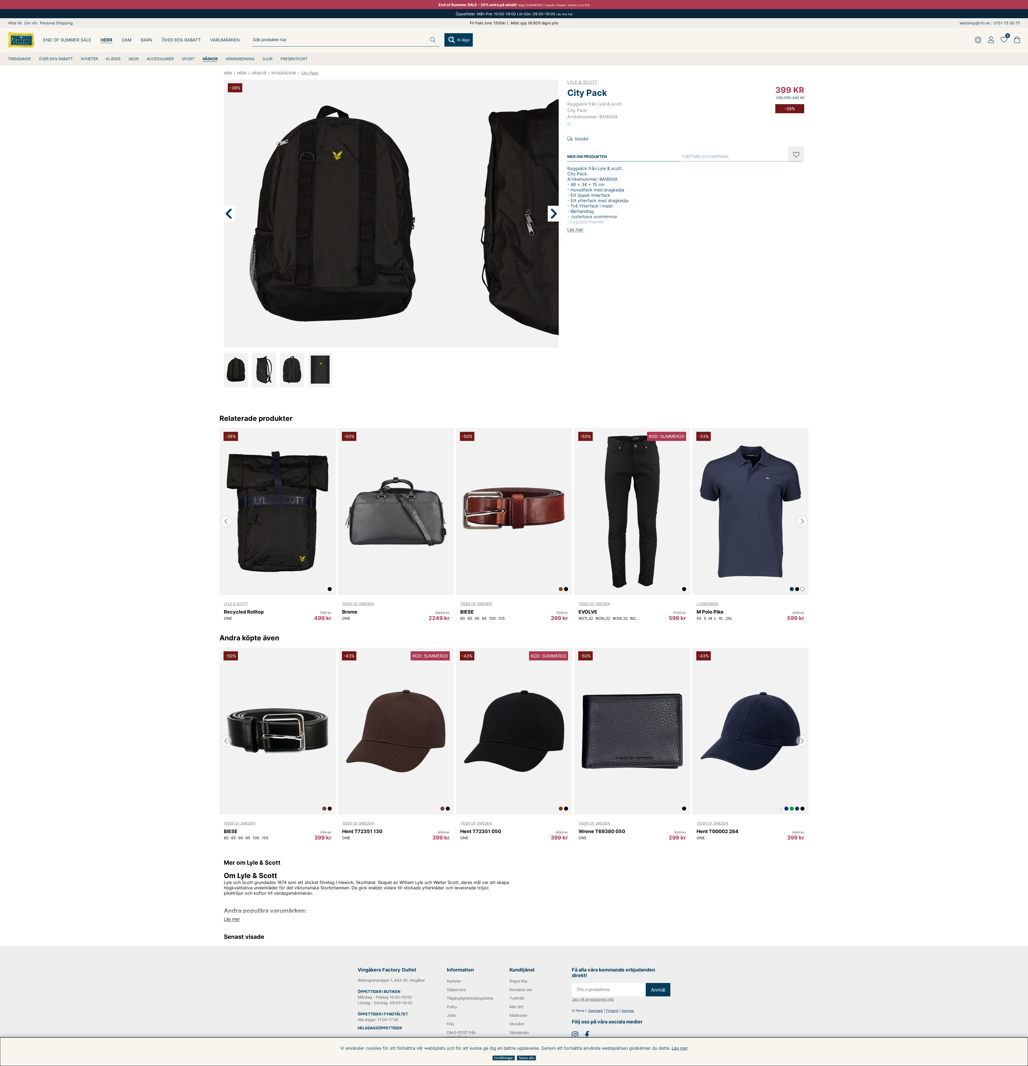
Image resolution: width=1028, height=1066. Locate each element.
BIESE (467, 612)
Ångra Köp (518, 981)
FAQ (450, 1024)
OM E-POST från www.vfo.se (461, 1034)
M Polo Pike (710, 612)
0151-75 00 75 (1007, 23)
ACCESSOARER (160, 58)
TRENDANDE (19, 58)
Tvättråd (516, 998)
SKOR (133, 58)
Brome (349, 612)
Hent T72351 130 (362, 831)
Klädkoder (518, 1015)
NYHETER (89, 58)
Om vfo (30, 23)
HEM (228, 73)
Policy (452, 1006)
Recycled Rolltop (244, 612)
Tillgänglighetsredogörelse (469, 998)
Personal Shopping (56, 23)
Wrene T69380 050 (602, 831)
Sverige (627, 1010)
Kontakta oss (520, 989)
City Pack (309, 73)
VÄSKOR (210, 58)
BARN (146, 40)
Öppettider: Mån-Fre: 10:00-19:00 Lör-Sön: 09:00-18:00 (514, 14)
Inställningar (503, 1058)
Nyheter (454, 981)
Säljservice (456, 989)
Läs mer (680, 1048)
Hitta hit (15, 23)
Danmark (595, 1010)
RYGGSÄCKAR (283, 73)
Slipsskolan (519, 1032)
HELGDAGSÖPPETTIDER (380, 1028)
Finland (612, 1010)
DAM (126, 40)
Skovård (516, 1024)
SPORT (188, 58)
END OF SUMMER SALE (67, 40)
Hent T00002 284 (717, 831)
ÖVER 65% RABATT (56, 58)
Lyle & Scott (582, 82)
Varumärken (225, 40)
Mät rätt (516, 1006)
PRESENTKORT (294, 58)
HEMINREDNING (240, 58)
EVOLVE (588, 612)
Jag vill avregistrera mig (593, 999)
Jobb (451, 1015)
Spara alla (526, 1058)
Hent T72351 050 (480, 831)
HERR (106, 40)
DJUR (268, 58)
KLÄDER (113, 58)
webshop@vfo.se (974, 23)
